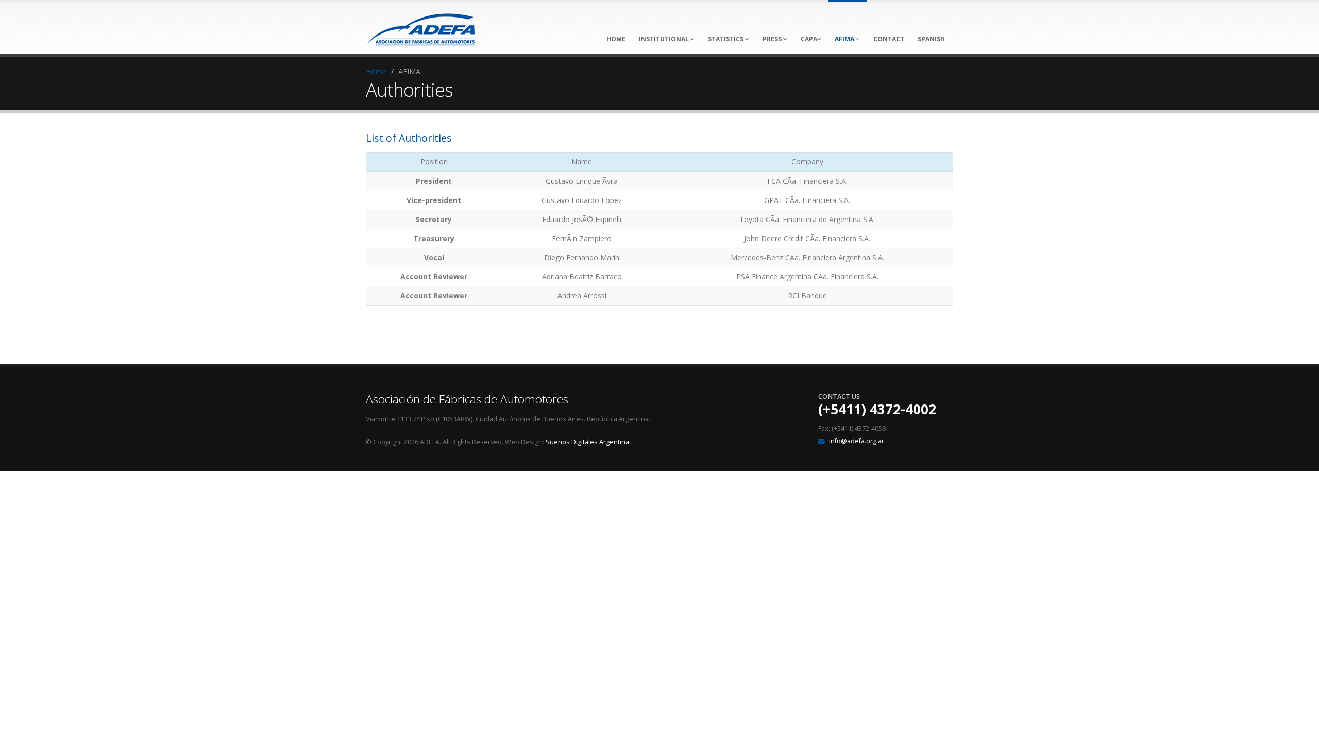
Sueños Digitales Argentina (587, 441)
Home (376, 71)
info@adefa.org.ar (856, 440)
